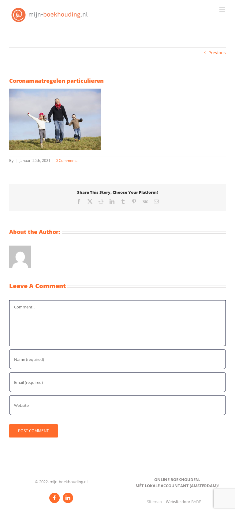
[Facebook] (54, 498)
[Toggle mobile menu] (222, 9)
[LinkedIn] (68, 498)
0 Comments (66, 160)
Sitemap (154, 501)
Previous (217, 52)
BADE (196, 501)
